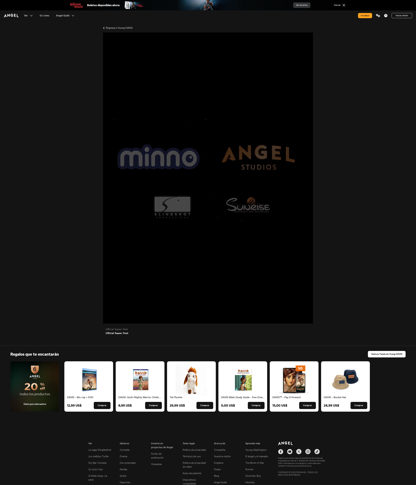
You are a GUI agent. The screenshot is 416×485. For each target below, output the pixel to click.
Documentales (128, 462)
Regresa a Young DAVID (119, 27)
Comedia (125, 449)
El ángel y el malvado (256, 456)
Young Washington (256, 449)
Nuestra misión (222, 456)
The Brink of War (254, 462)
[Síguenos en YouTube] (289, 451)
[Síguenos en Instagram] (308, 451)
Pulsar (217, 469)
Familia (123, 469)
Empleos (218, 462)
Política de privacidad (194, 449)
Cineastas (156, 464)
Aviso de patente (192, 473)
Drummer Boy (253, 475)
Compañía (219, 449)
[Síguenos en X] (298, 451)
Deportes (125, 482)
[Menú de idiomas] (378, 16)
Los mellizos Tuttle (98, 456)
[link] (45, 16)
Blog (216, 475)
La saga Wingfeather (99, 449)
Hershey (249, 482)
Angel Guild (220, 482)
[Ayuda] (386, 16)
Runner (249, 469)
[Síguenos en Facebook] (280, 451)
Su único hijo (95, 469)
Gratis (123, 475)
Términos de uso (192, 456)
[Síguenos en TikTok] (317, 451)
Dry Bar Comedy (97, 462)
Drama (123, 456)
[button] (31, 15)
